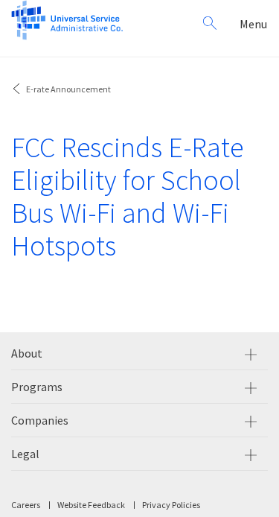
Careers (25, 504)
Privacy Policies (171, 504)
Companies (39, 420)
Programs (36, 386)
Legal (25, 453)
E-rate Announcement (68, 89)
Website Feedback (91, 504)
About (26, 353)
